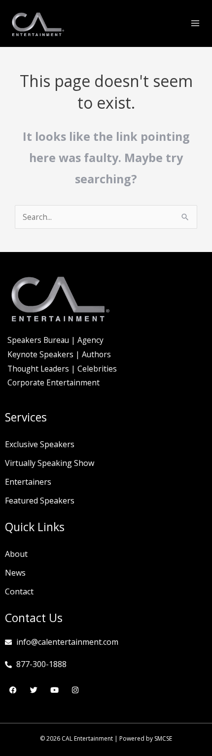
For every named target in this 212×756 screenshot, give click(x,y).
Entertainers (28, 481)
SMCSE (163, 738)
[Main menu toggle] (195, 23)
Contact (19, 591)
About (16, 553)
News (15, 572)
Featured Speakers (39, 500)
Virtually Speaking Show (49, 463)
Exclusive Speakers (39, 444)
